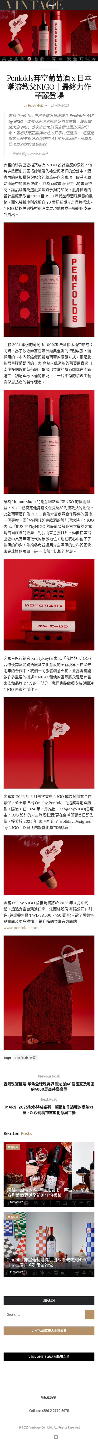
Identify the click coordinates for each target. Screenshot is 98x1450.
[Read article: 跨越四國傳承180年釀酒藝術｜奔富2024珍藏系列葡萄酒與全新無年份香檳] (49, 1174)
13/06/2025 (16, 1272)
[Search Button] (89, 1314)
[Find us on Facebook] (39, 1437)
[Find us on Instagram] (44, 1437)
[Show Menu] (92, 5)
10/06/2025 (16, 1202)
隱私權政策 (48, 1397)
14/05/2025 (60, 105)
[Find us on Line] (56, 1437)
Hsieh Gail (35, 105)
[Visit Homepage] (34, 5)
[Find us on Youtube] (50, 1437)
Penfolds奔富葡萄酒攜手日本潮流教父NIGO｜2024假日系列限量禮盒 (47, 1262)
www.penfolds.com (21, 927)
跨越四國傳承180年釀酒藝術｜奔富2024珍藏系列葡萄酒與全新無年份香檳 (48, 1192)
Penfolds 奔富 (25, 1058)
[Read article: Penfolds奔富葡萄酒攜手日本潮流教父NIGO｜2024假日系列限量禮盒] (49, 1244)
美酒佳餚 (13, 1147)
